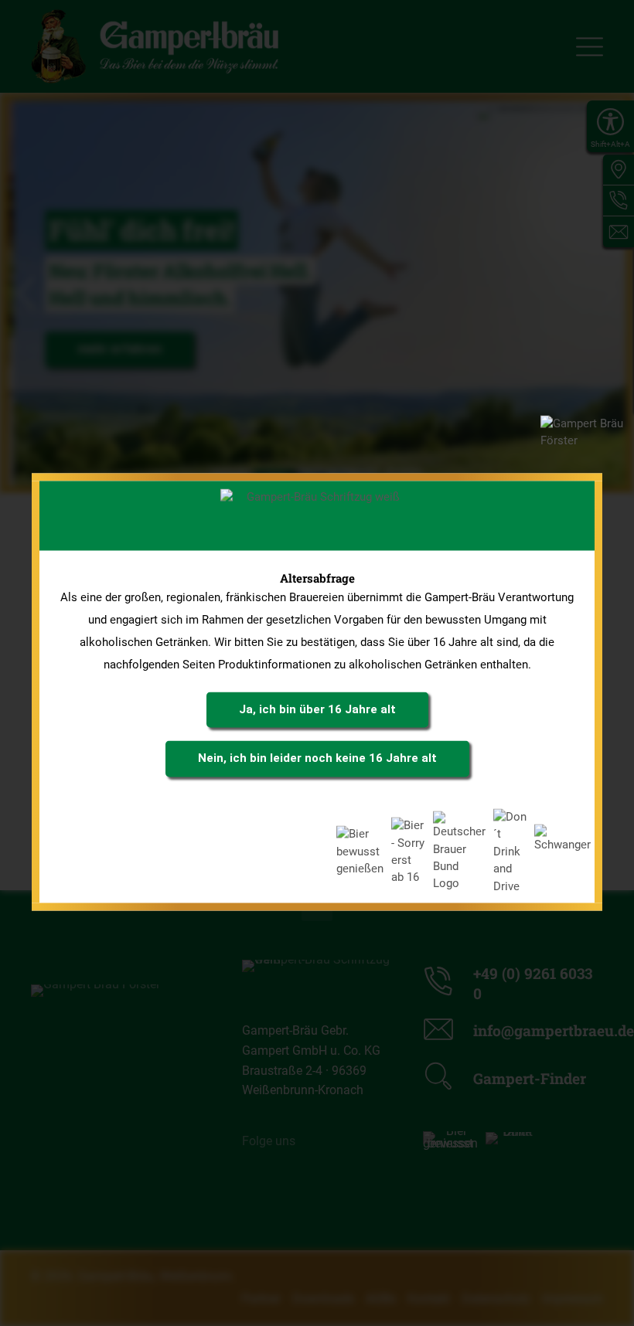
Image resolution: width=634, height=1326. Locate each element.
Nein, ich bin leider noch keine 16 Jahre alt (317, 758)
